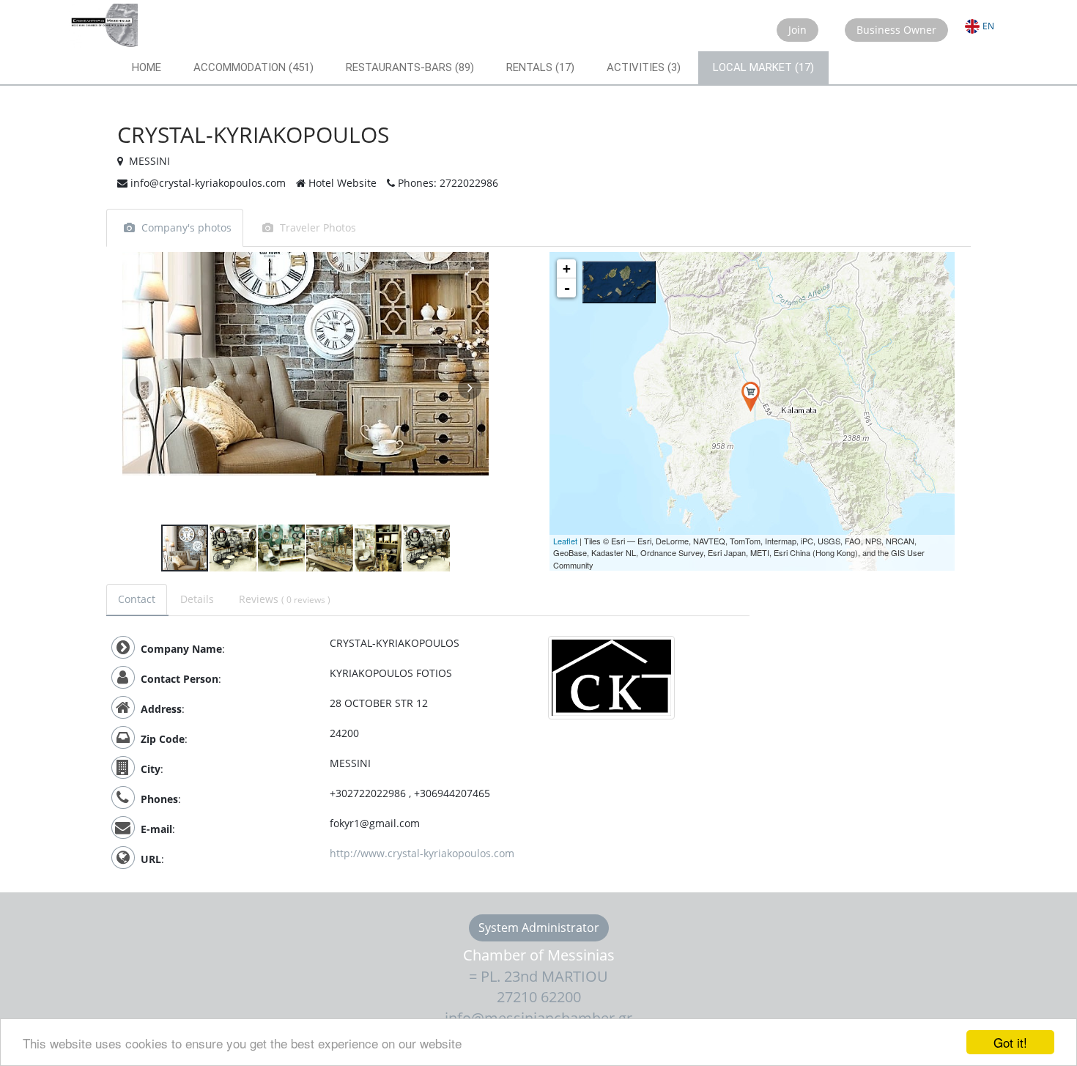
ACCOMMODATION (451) (253, 67)
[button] (469, 271)
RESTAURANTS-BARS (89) (410, 67)
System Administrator (538, 927)
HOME (146, 67)
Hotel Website (341, 183)
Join (797, 30)
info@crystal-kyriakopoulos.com (206, 183)
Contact (136, 599)
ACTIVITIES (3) (644, 67)
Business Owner (896, 30)
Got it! (1010, 1042)
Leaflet (565, 541)
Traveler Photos (318, 227)
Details (197, 599)
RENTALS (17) (540, 67)
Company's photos (186, 227)
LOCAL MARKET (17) (763, 67)
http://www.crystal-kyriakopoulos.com (422, 853)
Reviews (284, 599)
